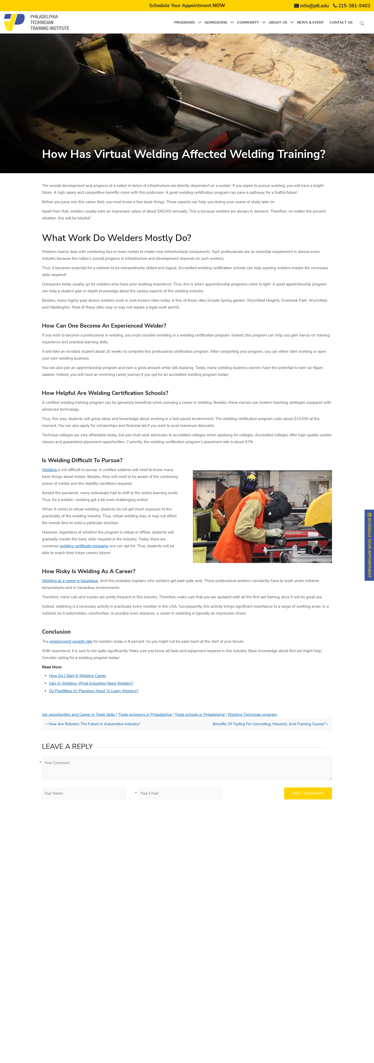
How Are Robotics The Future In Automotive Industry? (94, 724)
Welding (50, 469)
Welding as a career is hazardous (70, 580)
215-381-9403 (354, 6)
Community (248, 22)
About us (278, 22)
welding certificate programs (84, 546)
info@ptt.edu (314, 6)
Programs (184, 22)
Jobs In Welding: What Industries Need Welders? (91, 683)
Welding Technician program (252, 714)
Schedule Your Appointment (187, 5)
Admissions (216, 22)
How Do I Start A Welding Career (77, 675)
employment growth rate (71, 641)
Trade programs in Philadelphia (145, 714)
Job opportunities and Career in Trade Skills (78, 714)
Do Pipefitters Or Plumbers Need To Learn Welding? (93, 691)
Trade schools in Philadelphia (200, 714)
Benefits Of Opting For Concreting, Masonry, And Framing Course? (269, 724)
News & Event (310, 22)
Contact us (341, 22)
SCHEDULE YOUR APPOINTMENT (369, 547)
